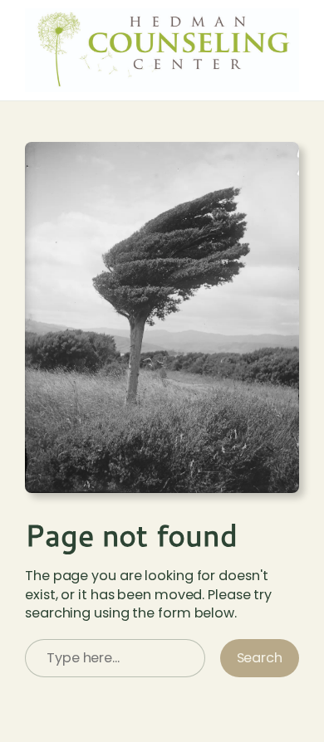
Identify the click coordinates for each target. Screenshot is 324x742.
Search (259, 657)
